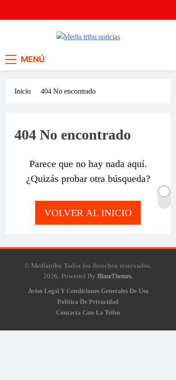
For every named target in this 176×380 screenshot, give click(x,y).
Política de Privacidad (88, 301)
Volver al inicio (88, 212)
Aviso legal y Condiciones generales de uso (88, 290)
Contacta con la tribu (88, 312)
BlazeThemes (114, 276)
